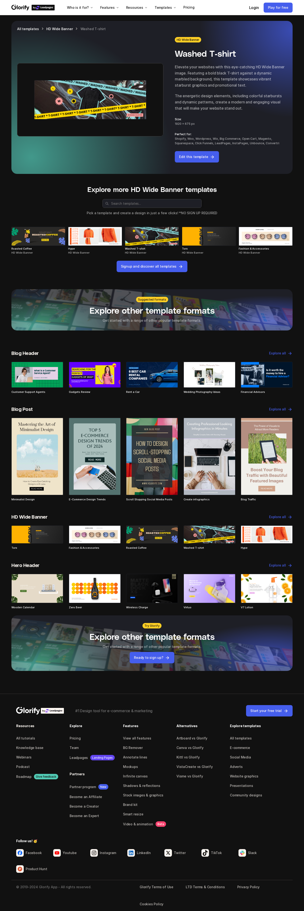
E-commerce (240, 748)
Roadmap (24, 777)
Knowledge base (29, 748)
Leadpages (79, 758)
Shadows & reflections (141, 786)
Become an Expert (84, 816)
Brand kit (130, 805)
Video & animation (138, 824)
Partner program (83, 787)
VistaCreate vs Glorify (194, 767)
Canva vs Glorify (190, 748)
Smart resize (133, 814)
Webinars (23, 757)
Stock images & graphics (143, 795)
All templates (28, 29)
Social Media (240, 757)
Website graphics (244, 776)
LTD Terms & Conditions (205, 887)
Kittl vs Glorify (188, 757)
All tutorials (25, 738)
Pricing (75, 738)
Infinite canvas (135, 776)
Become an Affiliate (86, 797)
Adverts (236, 767)
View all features (137, 738)
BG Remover (133, 748)
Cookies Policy (151, 904)
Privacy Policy (248, 887)
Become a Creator (84, 806)
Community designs (246, 795)
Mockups (130, 767)
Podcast (23, 767)
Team (74, 748)
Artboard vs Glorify (191, 738)
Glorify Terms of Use (156, 887)
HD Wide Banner (59, 29)
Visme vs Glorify (189, 776)
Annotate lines (135, 757)
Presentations (241, 786)
